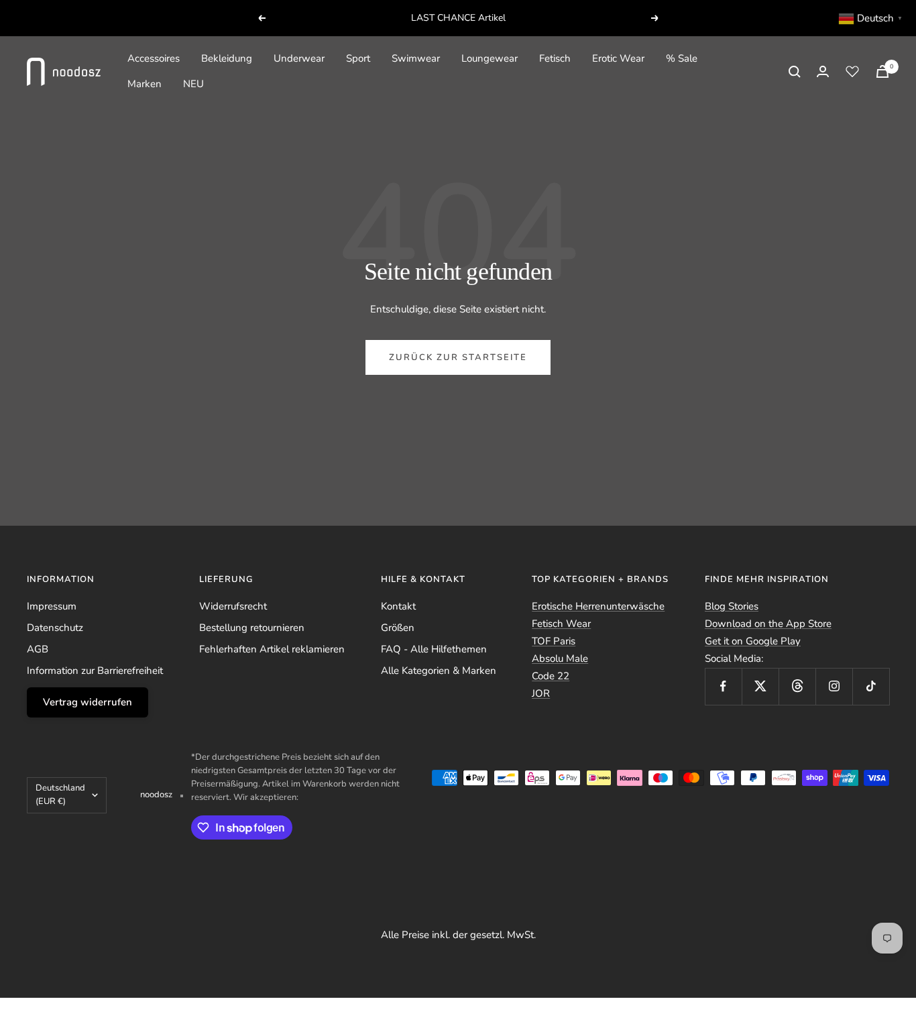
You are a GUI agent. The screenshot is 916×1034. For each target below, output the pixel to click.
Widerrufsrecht (233, 606)
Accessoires (153, 58)
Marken (144, 84)
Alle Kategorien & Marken (438, 670)
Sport (358, 58)
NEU (193, 84)
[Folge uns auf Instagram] (833, 686)
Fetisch (555, 58)
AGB (37, 649)
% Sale (681, 58)
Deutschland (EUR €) (60, 794)
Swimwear (416, 58)
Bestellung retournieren (251, 627)
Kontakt (398, 606)
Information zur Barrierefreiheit (95, 670)
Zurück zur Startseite (458, 357)
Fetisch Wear (561, 623)
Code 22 (550, 676)
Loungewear (489, 58)
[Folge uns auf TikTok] (870, 686)
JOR (541, 693)
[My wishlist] (852, 71)
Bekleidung (226, 58)
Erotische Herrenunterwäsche (598, 606)
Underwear (299, 58)
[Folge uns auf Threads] (797, 686)
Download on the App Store (768, 623)
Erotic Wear (618, 58)
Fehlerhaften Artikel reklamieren (272, 649)
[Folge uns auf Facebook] (723, 686)
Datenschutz (55, 627)
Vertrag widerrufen (87, 702)
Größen (397, 627)
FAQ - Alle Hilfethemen (434, 649)
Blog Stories (731, 606)
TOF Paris (553, 641)
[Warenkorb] (882, 71)
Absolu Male (560, 658)
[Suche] (795, 72)
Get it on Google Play (753, 641)
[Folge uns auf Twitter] (760, 686)
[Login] (823, 71)
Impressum (51, 606)
